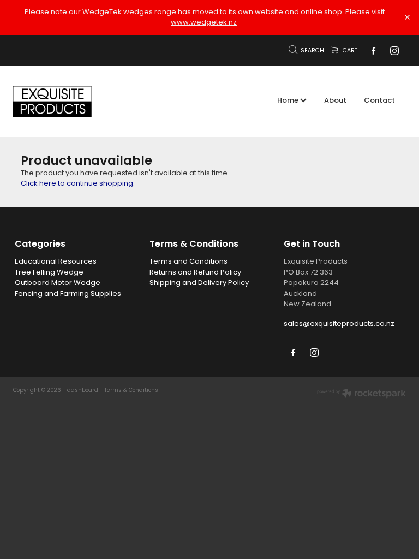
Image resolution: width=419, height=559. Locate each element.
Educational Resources (56, 261)
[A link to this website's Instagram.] (394, 50)
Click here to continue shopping (77, 183)
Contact (379, 101)
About (335, 101)
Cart (349, 51)
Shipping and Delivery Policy (199, 283)
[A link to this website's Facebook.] (373, 50)
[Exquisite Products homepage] (52, 101)
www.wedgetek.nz (204, 22)
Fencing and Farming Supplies (68, 294)
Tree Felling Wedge (49, 272)
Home (288, 101)
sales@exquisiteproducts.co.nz (339, 324)
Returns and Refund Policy (195, 272)
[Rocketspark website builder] (361, 394)
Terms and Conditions (188, 261)
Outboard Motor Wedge (57, 283)
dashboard (82, 390)
